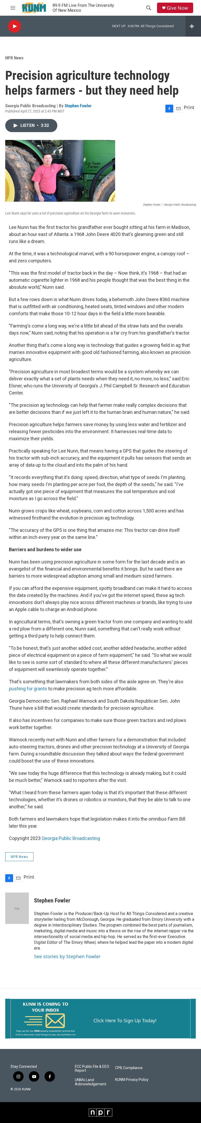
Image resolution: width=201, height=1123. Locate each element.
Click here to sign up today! (125, 1020)
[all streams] (193, 26)
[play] (14, 26)
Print (189, 107)
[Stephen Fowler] (17, 908)
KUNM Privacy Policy (131, 1080)
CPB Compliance (129, 1068)
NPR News (14, 57)
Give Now (177, 8)
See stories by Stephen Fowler (67, 956)
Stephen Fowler (78, 105)
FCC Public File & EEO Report (92, 1069)
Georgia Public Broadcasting (71, 838)
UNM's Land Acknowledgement (90, 1082)
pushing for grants (28, 688)
